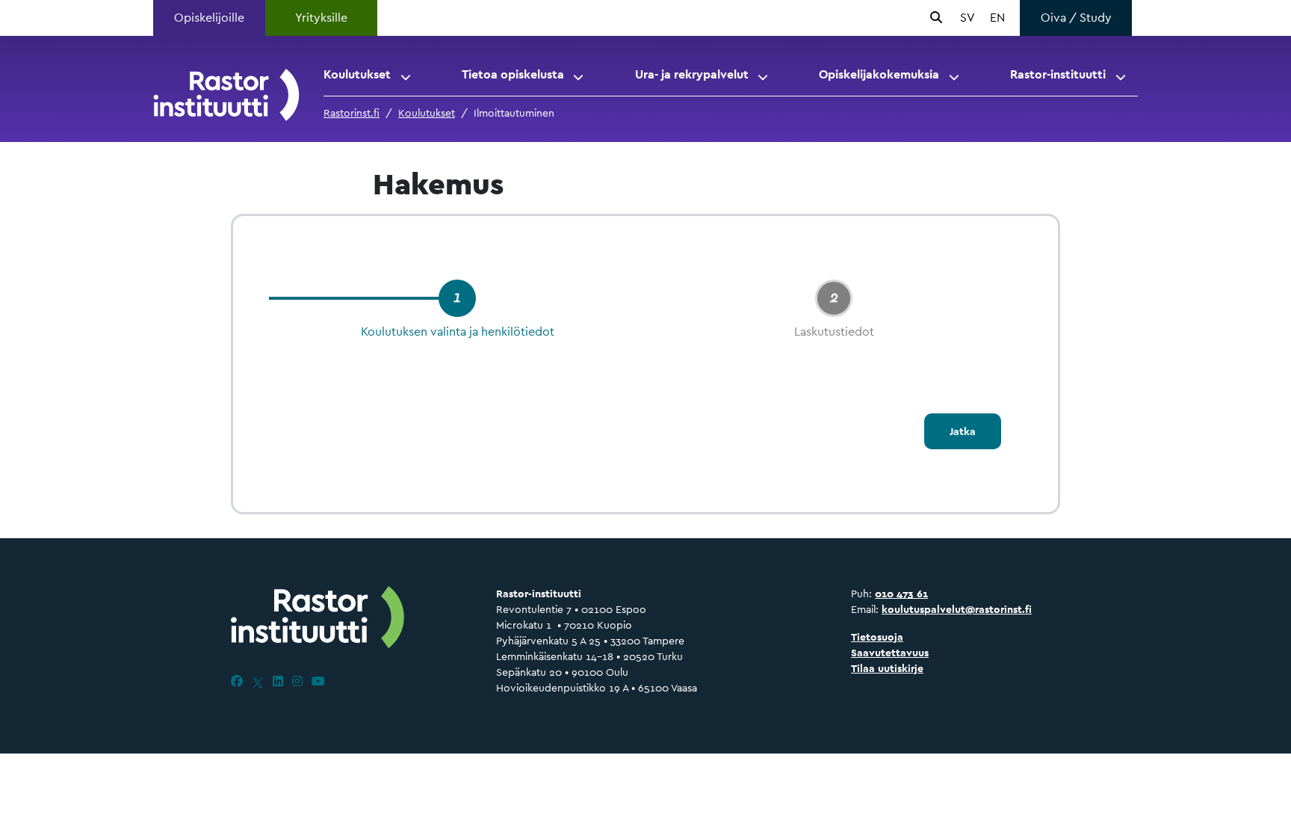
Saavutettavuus (890, 652)
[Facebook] (237, 681)
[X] (258, 681)
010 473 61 (901, 593)
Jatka (963, 431)
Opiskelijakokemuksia (879, 74)
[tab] (457, 298)
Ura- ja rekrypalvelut (692, 74)
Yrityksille (321, 17)
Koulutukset (357, 74)
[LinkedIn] (278, 681)
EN (997, 17)
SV (967, 17)
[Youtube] (318, 681)
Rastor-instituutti (1058, 74)
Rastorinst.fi (351, 113)
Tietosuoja (877, 637)
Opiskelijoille (209, 17)
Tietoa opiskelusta (513, 74)
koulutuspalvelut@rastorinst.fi (957, 609)
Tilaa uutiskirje (887, 668)
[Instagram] (297, 681)
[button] (407, 75)
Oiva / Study (1076, 17)
